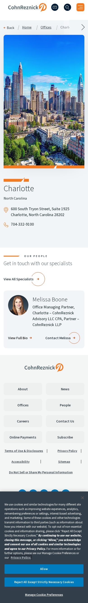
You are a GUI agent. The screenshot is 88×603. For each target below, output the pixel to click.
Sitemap (64, 462)
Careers (23, 421)
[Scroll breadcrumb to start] (22, 27)
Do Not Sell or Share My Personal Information (41, 472)
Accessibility (21, 462)
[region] (44, 547)
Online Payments (22, 437)
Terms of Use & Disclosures (24, 451)
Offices (22, 405)
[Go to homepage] (44, 367)
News (65, 389)
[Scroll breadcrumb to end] (66, 27)
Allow (44, 569)
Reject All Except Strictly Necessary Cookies (44, 582)
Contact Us (65, 421)
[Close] (83, 498)
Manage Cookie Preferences (44, 595)
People (65, 405)
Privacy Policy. (21, 558)
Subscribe (65, 437)
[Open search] (67, 7)
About (23, 389)
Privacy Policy (67, 451)
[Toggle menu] (80, 7)
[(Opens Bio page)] (18, 305)
